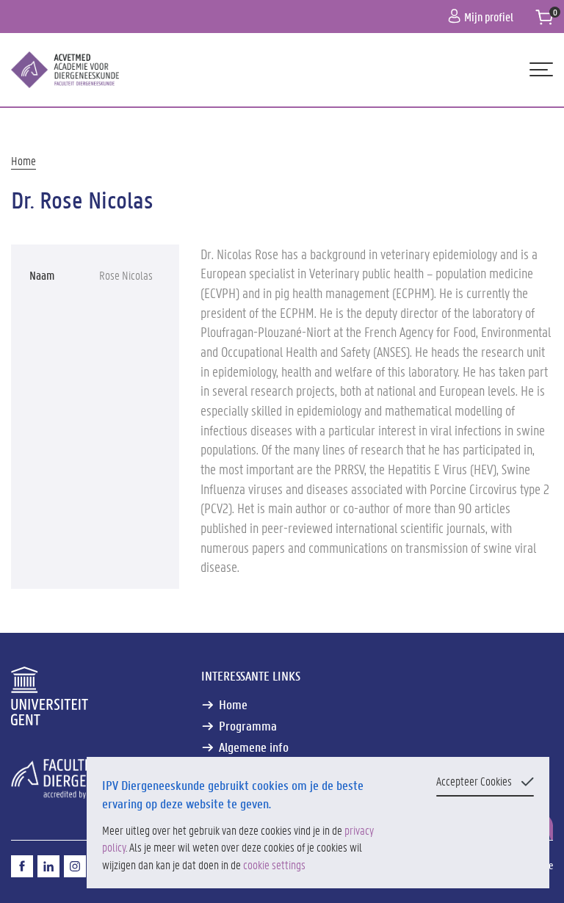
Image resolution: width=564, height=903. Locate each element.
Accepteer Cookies (474, 780)
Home (23, 160)
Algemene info (254, 747)
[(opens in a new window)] (22, 866)
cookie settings (274, 864)
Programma (248, 725)
